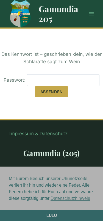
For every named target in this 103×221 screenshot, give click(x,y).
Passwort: (15, 80)
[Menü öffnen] (91, 13)
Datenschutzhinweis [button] (70, 198)
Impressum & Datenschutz (38, 133)
